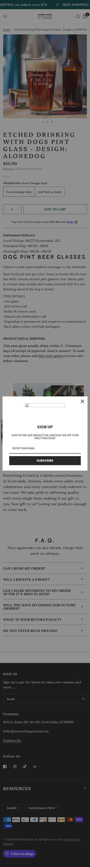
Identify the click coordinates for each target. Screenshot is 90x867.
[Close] (82, 401)
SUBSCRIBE (45, 460)
